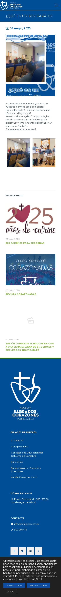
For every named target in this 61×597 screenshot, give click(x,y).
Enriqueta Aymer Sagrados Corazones (25, 470)
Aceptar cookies (14, 585)
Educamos (17, 462)
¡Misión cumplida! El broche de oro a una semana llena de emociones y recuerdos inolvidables (30, 346)
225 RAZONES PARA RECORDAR (25, 243)
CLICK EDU (17, 440)
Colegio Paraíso (19, 446)
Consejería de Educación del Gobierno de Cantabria (27, 454)
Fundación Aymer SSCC (24, 477)
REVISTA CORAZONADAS (21, 294)
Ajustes (10, 591)
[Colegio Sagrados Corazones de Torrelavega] (12, 5)
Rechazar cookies (38, 585)
